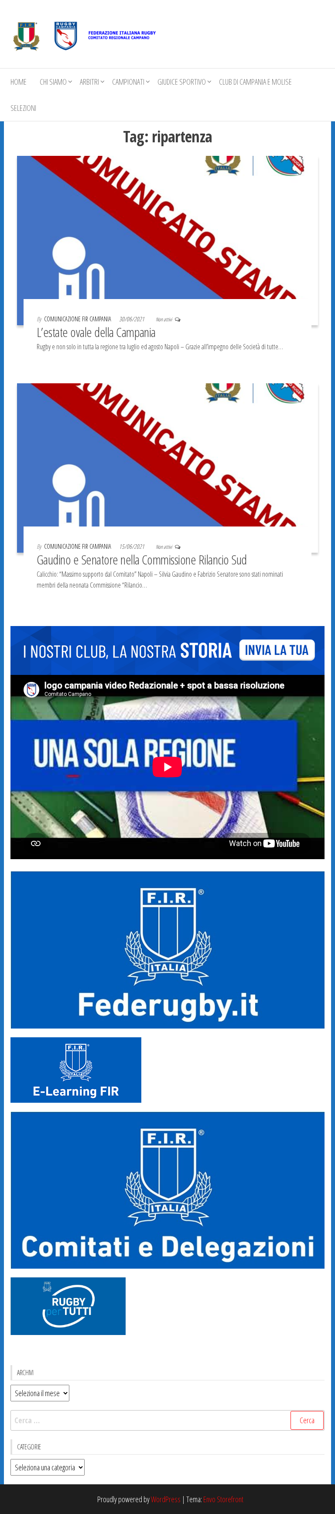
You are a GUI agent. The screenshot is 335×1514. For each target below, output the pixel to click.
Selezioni (23, 108)
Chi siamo (53, 81)
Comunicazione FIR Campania (78, 319)
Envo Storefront (223, 1499)
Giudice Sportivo (181, 81)
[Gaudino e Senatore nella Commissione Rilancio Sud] (167, 467)
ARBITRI (89, 81)
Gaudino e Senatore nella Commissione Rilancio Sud (142, 559)
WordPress (166, 1499)
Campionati (128, 81)
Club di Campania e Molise (255, 81)
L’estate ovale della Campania (96, 332)
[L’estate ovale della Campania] (167, 239)
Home (18, 81)
